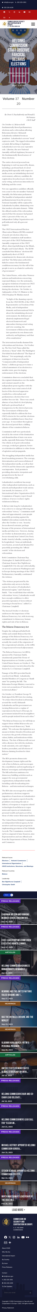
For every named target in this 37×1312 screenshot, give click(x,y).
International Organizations (11, 863)
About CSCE (6, 1248)
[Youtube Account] (24, 12)
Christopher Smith (8, 884)
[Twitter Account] (9, 12)
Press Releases (7, 1267)
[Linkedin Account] (19, 12)
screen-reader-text (18, 911)
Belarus (4, 874)
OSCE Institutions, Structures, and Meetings (17, 866)
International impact (8, 1256)
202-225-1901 (21, 2)
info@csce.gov (9, 2)
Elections (5, 860)
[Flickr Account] (29, 12)
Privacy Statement (8, 1308)
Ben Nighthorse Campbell (11, 881)
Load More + (18, 1210)
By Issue (5, 1263)
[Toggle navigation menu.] (33, 24)
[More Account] (9, 17)
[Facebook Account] (4, 12)
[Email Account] (4, 17)
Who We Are (6, 1252)
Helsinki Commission (18, 860)
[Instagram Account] (14, 12)
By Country (5, 1259)
